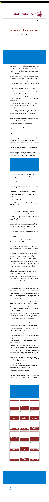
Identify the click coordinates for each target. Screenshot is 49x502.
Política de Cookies (13, 487)
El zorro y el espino (14, 428)
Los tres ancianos (24, 438)
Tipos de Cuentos (42, 22)
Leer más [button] (15, 0)
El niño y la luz (35, 459)
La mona (14, 459)
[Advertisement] (24, 57)
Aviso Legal (12, 491)
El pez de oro (14, 449)
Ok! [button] (1, 2)
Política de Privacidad (13, 489)
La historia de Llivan (24, 428)
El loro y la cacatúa (35, 449)
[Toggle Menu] (37, 20)
